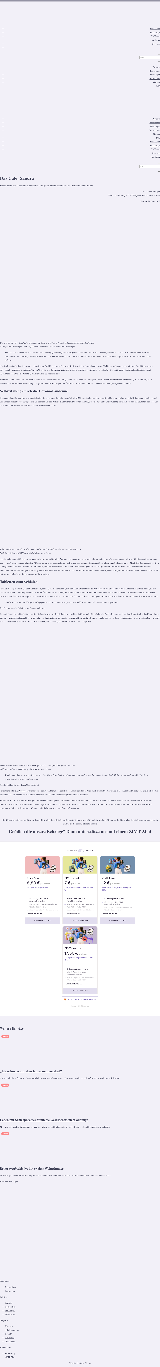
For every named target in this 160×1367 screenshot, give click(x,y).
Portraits (156, 67)
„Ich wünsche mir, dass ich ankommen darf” (31, 1071)
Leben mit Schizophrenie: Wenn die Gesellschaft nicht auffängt (44, 1119)
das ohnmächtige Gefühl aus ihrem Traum (47, 366)
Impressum (10, 1291)
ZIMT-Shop (155, 28)
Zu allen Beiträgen (9, 1181)
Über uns (156, 43)
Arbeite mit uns (12, 1330)
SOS (158, 86)
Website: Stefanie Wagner (80, 1363)
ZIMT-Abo (155, 36)
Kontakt (8, 1333)
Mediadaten (10, 1341)
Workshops (155, 32)
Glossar (156, 82)
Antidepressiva (100, 588)
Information (155, 78)
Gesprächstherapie (27, 790)
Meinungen (155, 74)
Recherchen (155, 70)
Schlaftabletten (118, 588)
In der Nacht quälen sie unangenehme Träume (104, 596)
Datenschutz (10, 1287)
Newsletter (155, 39)
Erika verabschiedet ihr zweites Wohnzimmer (32, 1168)
